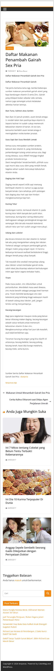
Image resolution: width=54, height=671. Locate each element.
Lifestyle (10, 48)
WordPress (7, 667)
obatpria (24, 376)
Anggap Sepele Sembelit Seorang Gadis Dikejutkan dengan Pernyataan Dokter (25, 551)
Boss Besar (23, 71)
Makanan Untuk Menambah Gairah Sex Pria (28, 392)
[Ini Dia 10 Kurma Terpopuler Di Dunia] (27, 471)
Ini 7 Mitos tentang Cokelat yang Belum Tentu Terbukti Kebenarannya (25, 451)
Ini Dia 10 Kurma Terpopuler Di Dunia (24, 501)
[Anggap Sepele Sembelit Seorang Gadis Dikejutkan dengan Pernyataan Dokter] (27, 519)
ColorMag (42, 663)
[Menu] (5, 9)
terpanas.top (11, 382)
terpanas (23, 663)
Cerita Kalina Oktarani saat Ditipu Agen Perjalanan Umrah (28, 401)
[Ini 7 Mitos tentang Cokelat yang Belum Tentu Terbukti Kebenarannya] (27, 419)
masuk (18, 580)
